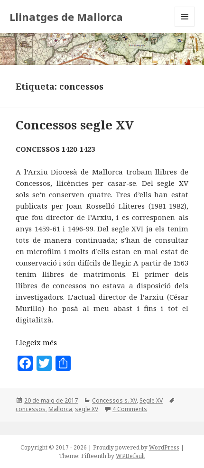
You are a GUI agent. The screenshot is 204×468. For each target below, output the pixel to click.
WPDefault (130, 456)
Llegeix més (36, 342)
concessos (31, 409)
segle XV (86, 409)
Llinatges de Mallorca (66, 16)
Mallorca (60, 409)
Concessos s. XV (114, 400)
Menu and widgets (185, 26)
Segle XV (151, 400)
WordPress (164, 447)
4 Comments (129, 409)
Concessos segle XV (75, 124)
